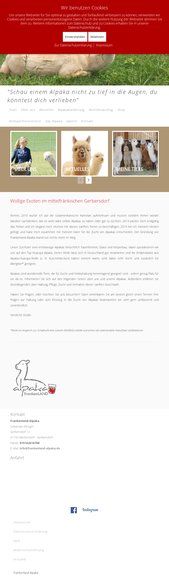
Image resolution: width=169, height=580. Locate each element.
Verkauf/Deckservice (25, 121)
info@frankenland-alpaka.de (40, 448)
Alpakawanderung (71, 110)
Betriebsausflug (101, 110)
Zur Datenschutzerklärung (73, 45)
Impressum (22, 522)
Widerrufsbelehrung (28, 550)
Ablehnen (97, 37)
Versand (19, 559)
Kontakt (87, 121)
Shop (121, 110)
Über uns (28, 110)
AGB (16, 541)
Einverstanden (75, 37)
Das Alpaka (53, 121)
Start (13, 110)
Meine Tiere (129, 169)
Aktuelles (46, 110)
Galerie (71, 121)
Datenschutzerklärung (30, 531)
